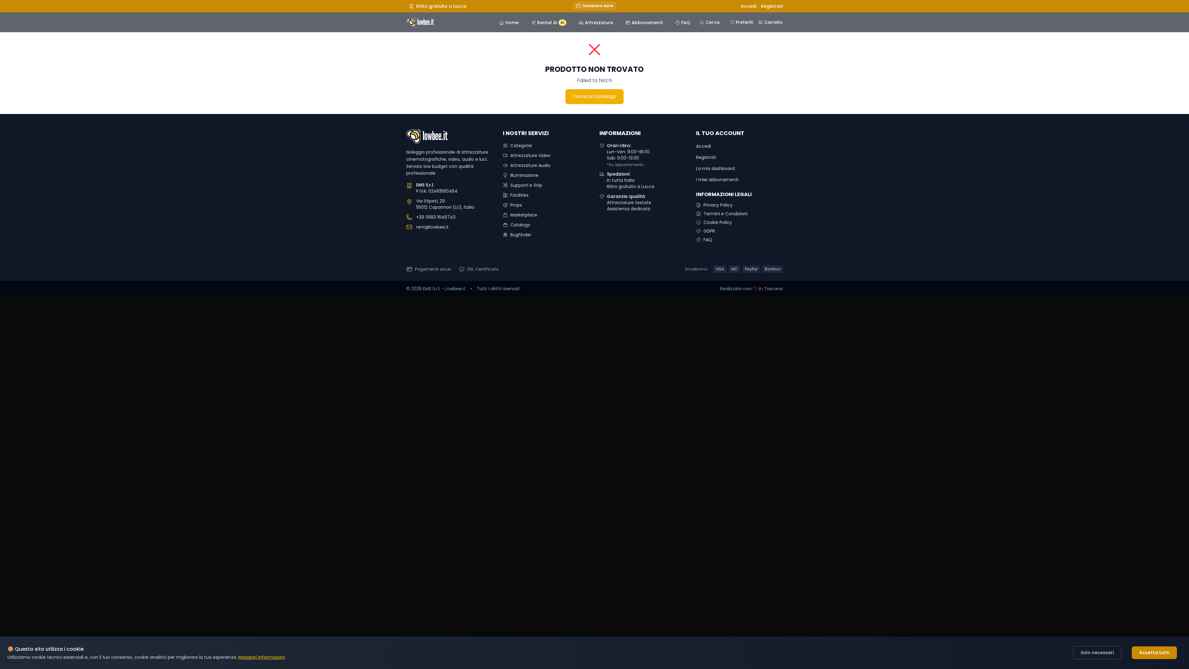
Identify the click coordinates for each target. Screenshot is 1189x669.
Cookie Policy (717, 222)
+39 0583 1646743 (435, 217)
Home (512, 23)
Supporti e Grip (526, 185)
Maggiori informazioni (261, 657)
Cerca (713, 22)
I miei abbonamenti (717, 180)
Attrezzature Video (530, 155)
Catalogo (520, 225)
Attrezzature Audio (530, 165)
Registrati (772, 6)
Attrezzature (599, 23)
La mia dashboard (715, 168)
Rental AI (550, 23)
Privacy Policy (718, 205)
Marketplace (523, 215)
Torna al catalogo (594, 96)
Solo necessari (1097, 652)
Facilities (519, 195)
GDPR (709, 231)
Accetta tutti (1154, 652)
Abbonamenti (647, 23)
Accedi (748, 6)
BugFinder (520, 235)
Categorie (521, 145)
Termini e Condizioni (725, 214)
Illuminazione (524, 175)
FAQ (685, 23)
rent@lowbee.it (432, 227)
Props (516, 205)
